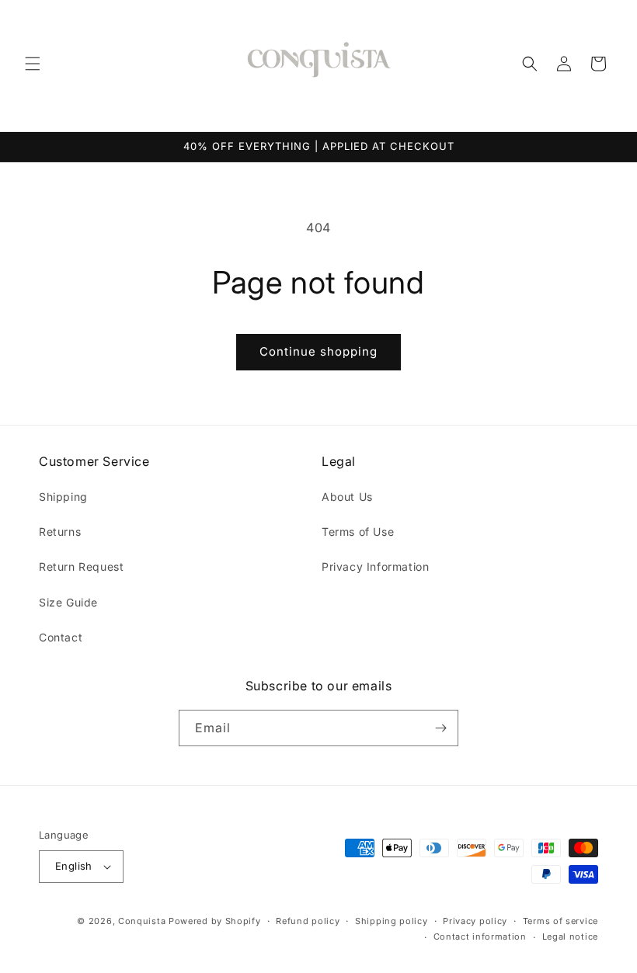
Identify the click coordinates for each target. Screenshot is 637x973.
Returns (60, 531)
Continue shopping (318, 351)
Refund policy (307, 921)
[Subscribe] (440, 728)
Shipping (63, 496)
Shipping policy (391, 921)
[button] (33, 64)
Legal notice (570, 936)
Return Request (81, 566)
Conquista (141, 921)
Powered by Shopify (215, 921)
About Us (347, 496)
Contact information (480, 936)
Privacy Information (375, 566)
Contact (60, 637)
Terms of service (560, 921)
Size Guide (68, 602)
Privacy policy (475, 921)
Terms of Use (358, 531)
